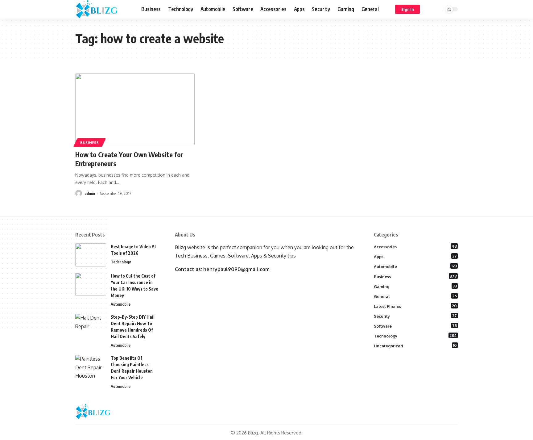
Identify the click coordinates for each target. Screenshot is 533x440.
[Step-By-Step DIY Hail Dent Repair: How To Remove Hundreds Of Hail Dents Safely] (90, 325)
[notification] (428, 9)
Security (415, 316)
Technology (121, 261)
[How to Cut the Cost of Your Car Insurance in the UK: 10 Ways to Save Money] (90, 284)
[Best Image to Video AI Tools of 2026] (90, 254)
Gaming (415, 286)
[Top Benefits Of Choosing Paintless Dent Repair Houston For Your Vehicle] (90, 366)
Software (415, 326)
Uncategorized (415, 345)
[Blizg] (103, 9)
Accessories (415, 246)
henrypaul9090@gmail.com (236, 269)
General (415, 296)
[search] (436, 9)
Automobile (120, 304)
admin (90, 193)
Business (89, 142)
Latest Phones (415, 306)
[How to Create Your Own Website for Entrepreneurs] (135, 109)
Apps (415, 256)
